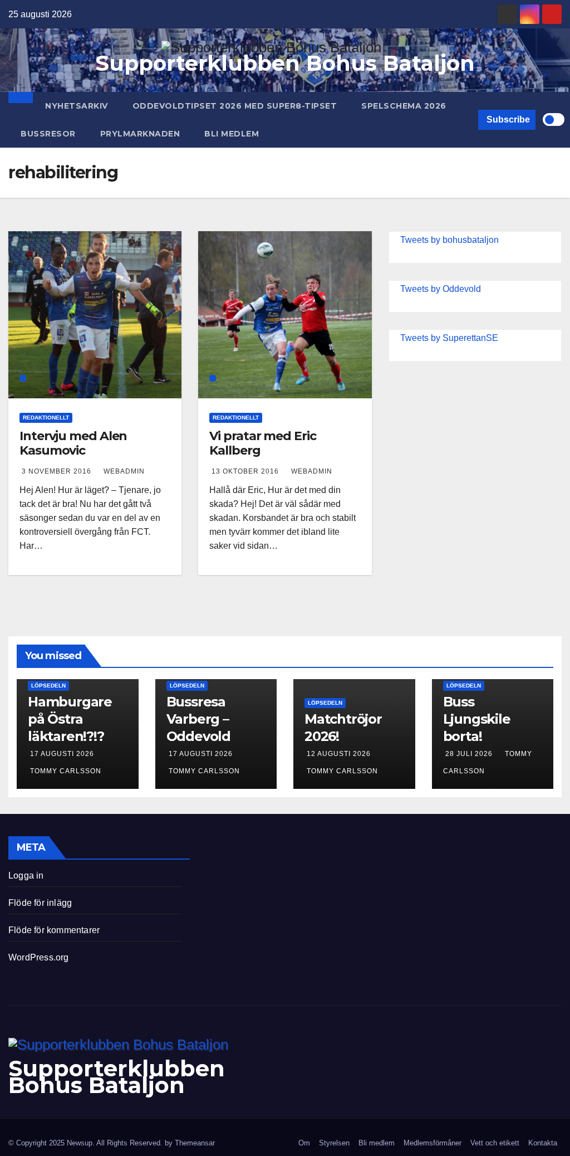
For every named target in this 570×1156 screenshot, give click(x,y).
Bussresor (48, 134)
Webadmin (124, 471)
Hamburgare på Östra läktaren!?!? (70, 719)
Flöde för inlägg (40, 903)
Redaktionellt (46, 417)
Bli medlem (231, 134)
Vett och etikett (494, 1143)
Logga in (26, 875)
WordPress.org (38, 957)
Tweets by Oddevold (440, 289)
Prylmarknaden (140, 134)
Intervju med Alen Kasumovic (73, 443)
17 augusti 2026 (62, 754)
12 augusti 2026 (339, 754)
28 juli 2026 (470, 754)
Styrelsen (334, 1143)
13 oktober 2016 (246, 471)
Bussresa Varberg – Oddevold (198, 719)
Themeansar (195, 1143)
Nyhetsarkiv (76, 106)
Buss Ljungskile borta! (476, 719)
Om (304, 1143)
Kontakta (542, 1143)
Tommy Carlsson (65, 771)
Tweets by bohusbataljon (449, 240)
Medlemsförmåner (432, 1143)
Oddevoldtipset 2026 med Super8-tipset (234, 106)
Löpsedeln (48, 685)
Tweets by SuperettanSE (449, 338)
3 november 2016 (58, 471)
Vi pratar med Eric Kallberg (262, 443)
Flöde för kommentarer (54, 930)
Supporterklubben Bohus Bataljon (285, 63)
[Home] (20, 97)
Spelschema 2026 (403, 106)
